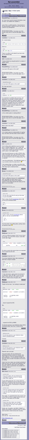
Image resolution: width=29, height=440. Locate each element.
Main (10, 10)
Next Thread (22, 427)
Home (10, 5)
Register (17, 5)
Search (13, 5)
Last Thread (17, 427)
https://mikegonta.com (7, 418)
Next (10, 13)
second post (16, 199)
